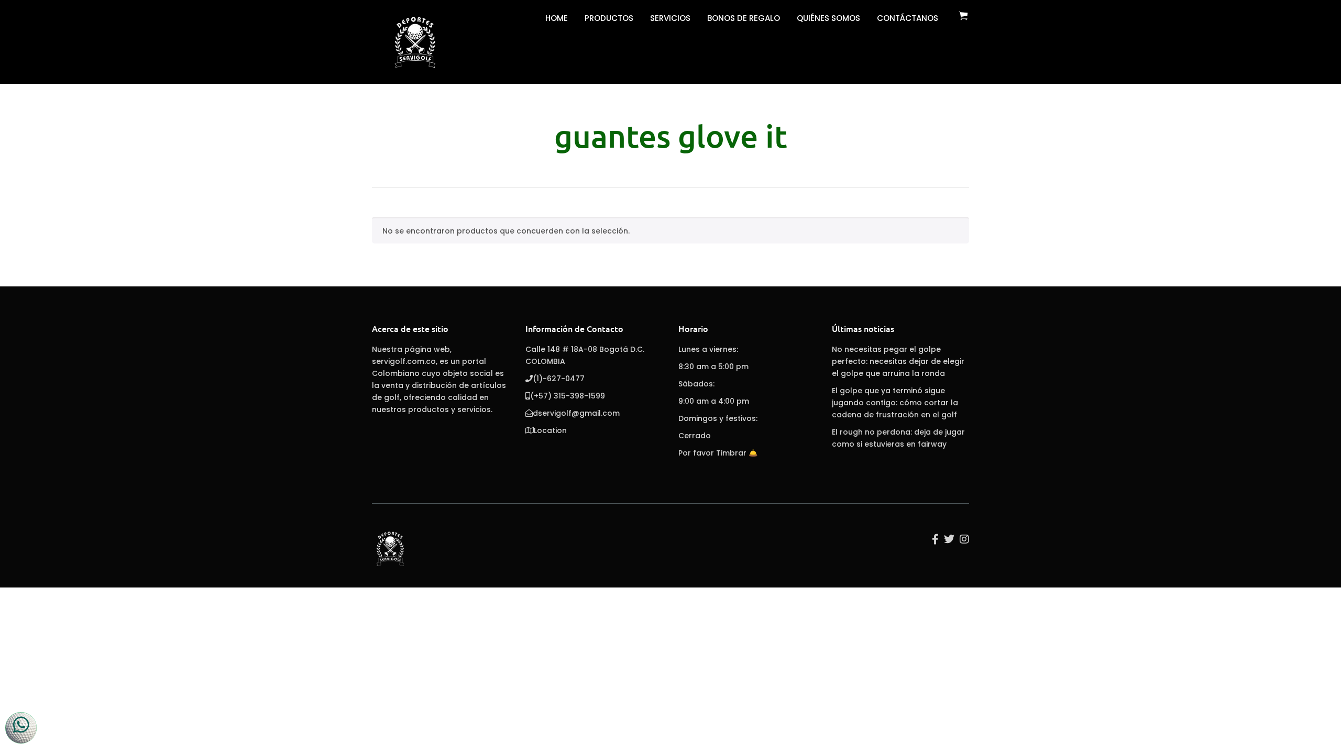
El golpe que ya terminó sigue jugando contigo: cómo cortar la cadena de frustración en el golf (895, 402)
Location (550, 430)
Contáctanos (907, 18)
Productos (609, 18)
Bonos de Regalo (743, 18)
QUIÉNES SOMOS (828, 18)
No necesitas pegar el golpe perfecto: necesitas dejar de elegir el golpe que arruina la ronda (898, 361)
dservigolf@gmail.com (576, 413)
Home (556, 18)
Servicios (670, 18)
